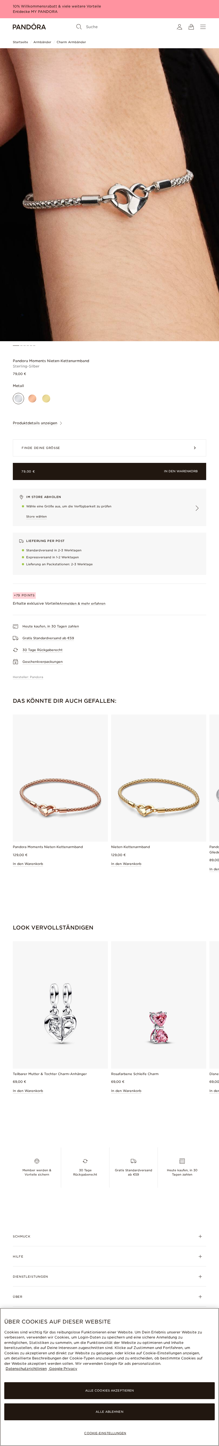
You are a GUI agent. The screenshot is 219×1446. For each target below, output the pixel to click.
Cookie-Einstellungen (105, 1433)
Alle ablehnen (109, 1412)
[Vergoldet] (46, 398)
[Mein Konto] (179, 27)
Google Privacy (62, 1369)
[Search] (79, 26)
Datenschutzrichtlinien (26, 1369)
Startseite (20, 42)
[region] (109, 1377)
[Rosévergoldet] (32, 398)
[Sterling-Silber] (18, 398)
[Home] (29, 26)
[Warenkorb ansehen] (191, 27)
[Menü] (203, 27)
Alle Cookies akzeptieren (109, 1390)
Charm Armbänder (71, 42)
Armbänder (42, 42)
